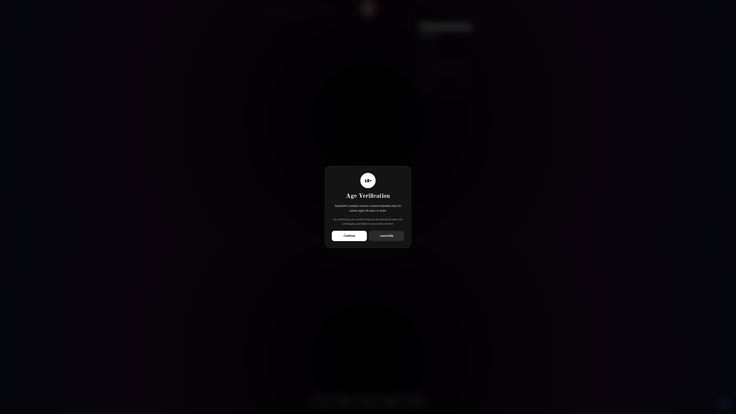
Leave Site (386, 235)
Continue (349, 235)
